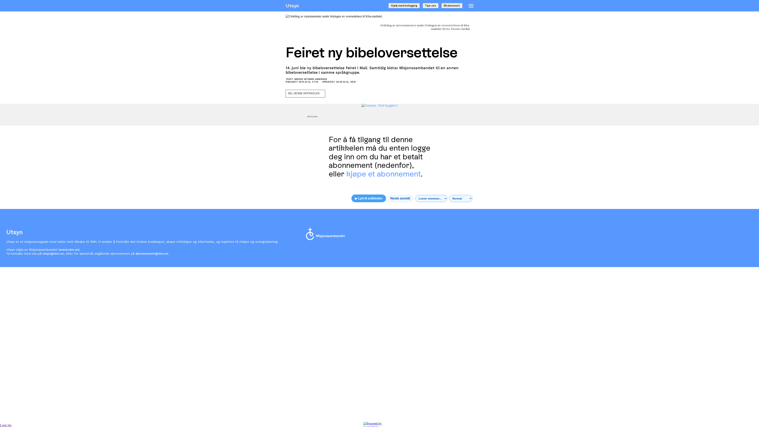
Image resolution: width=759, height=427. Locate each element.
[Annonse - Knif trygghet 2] (380, 105)
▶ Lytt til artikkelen (368, 198)
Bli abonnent (452, 5)
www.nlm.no (68, 249)
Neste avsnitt (400, 198)
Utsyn (292, 5)
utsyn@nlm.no (53, 253)
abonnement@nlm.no (152, 253)
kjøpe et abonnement (383, 173)
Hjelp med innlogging (404, 5)
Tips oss (430, 5)
